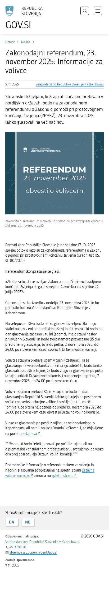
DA (11, 522)
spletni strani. (62, 475)
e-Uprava (29, 433)
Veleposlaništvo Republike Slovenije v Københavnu (70, 84)
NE (27, 522)
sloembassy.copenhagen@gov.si (33, 552)
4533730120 (18, 547)
